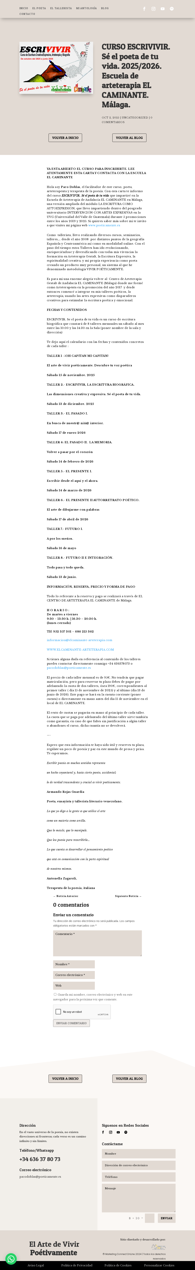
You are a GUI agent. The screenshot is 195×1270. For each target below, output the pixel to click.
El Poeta (39, 8)
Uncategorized (135, 117)
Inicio (23, 8)
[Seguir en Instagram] (153, 9)
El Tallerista (61, 8)
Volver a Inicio (65, 138)
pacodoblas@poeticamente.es (69, 668)
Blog (105, 8)
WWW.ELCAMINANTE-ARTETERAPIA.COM (80, 649)
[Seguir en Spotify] (172, 9)
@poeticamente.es (40, 1176)
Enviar (167, 1218)
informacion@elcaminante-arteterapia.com (79, 640)
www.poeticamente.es (104, 225)
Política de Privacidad (76, 1265)
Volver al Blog (129, 138)
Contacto (27, 14)
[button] (11, 1259)
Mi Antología (86, 8)
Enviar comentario (71, 1023)
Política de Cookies (118, 1265)
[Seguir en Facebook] (144, 9)
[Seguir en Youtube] (162, 9)
